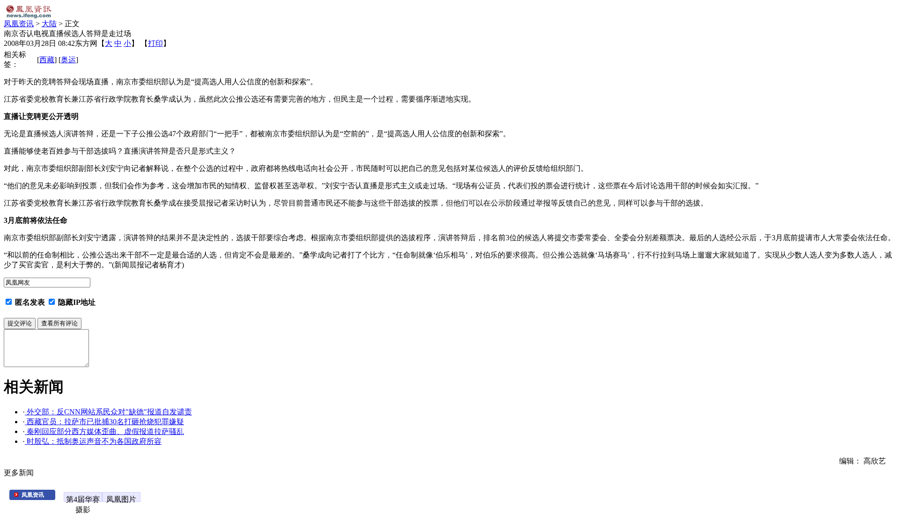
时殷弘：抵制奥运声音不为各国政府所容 (93, 441)
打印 (155, 43)
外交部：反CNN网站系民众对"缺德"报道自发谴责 (108, 412)
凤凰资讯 (19, 24)
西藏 (46, 60)
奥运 (68, 60)
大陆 (49, 24)
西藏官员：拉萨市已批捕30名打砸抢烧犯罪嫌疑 (104, 422)
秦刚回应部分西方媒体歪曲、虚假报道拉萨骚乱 (104, 431)
